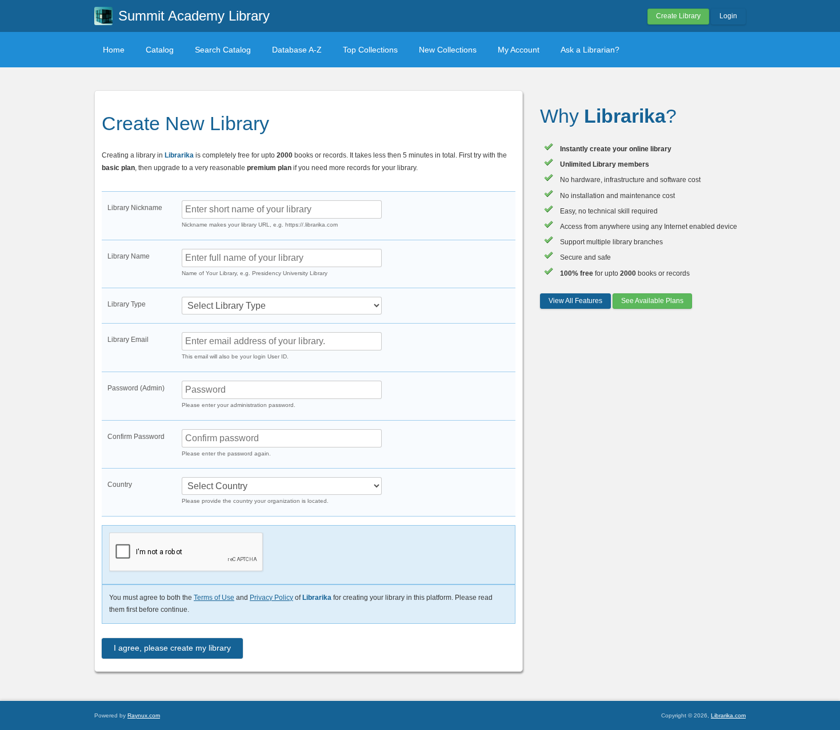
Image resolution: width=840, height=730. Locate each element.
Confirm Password (136, 437)
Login (728, 16)
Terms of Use (214, 598)
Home (114, 49)
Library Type (126, 304)
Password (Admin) (136, 388)
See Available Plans (652, 301)
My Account (518, 49)
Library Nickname (134, 208)
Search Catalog (223, 49)
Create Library (678, 16)
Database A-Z (297, 49)
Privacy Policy (271, 598)
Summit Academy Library (194, 15)
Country (119, 485)
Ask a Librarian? (590, 49)
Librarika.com (728, 715)
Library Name (128, 256)
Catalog (160, 49)
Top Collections (370, 49)
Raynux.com (143, 715)
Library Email (128, 340)
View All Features (575, 301)
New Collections (448, 49)
